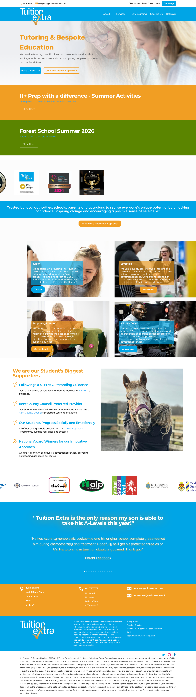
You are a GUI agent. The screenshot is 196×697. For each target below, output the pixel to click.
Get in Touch (41, 349)
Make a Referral (30, 70)
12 (109, 571)
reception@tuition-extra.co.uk (148, 588)
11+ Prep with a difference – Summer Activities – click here (48, 101)
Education (148, 289)
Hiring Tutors (133, 621)
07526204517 (27, 3)
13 (111, 571)
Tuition (38, 289)
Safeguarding (139, 14)
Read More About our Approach (99, 223)
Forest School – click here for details (38, 136)
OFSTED (83, 390)
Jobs (157, 3)
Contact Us (156, 14)
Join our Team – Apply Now (61, 70)
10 (104, 571)
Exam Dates (147, 3)
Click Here (29, 109)
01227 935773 (91, 588)
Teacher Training (134, 625)
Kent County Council (30, 412)
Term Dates (134, 3)
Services (120, 14)
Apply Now (128, 349)
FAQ (129, 632)
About (106, 14)
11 (107, 571)
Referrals (171, 14)
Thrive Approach (73, 428)
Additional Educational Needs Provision (144, 629)
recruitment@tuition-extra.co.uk (149, 595)
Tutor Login (169, 3)
